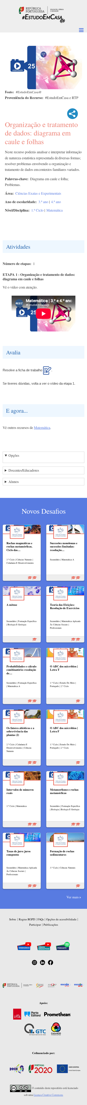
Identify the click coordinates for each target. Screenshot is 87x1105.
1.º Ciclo (37, 210)
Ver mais (72, 897)
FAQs (40, 919)
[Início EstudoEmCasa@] (41, 9)
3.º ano (43, 201)
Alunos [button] (13, 481)
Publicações (51, 925)
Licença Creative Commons (48, 1095)
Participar (35, 925)
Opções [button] (13, 455)
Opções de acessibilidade (61, 919)
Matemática (54, 210)
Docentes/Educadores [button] (23, 470)
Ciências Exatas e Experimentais (38, 193)
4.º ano (56, 201)
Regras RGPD (27, 919)
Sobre (12, 919)
